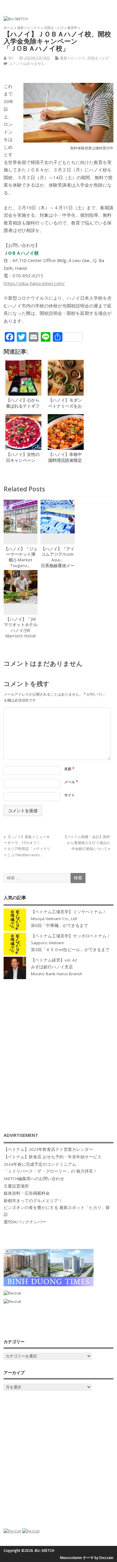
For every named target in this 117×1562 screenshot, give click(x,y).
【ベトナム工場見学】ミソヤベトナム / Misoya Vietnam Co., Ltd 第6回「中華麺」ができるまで (68, 918)
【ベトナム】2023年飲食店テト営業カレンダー (48, 1149)
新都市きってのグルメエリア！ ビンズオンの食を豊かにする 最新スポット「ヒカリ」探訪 (57, 1207)
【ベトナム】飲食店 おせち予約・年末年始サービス (52, 1156)
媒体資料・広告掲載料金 (27, 1193)
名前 (69, 768)
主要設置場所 (16, 1186)
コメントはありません (27, 63)
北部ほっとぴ (98, 58)
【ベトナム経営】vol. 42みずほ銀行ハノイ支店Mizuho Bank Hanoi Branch (56, 966)
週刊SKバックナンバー (25, 1221)
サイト (69, 795)
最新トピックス (72, 58)
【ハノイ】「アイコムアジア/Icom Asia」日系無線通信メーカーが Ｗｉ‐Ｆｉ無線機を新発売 (57, 563)
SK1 (11, 58)
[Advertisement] (58, 1049)
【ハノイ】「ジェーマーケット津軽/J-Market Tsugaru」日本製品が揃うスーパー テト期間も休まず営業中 (21, 565)
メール (71, 781)
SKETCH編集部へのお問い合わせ (34, 1178)
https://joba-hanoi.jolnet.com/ (34, 283)
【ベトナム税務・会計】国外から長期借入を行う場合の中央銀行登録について (86, 843)
